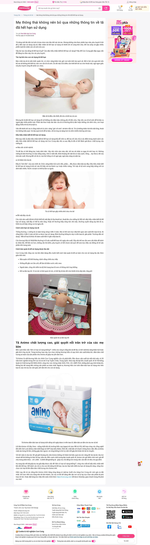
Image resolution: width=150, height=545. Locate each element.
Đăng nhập (132, 2)
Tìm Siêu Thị (60, 2)
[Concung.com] (24, 8)
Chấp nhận (126, 536)
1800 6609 (30, 2)
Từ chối (126, 541)
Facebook (109, 530)
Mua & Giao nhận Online (59, 524)
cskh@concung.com (23, 510)
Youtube (130, 530)
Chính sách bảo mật (57, 515)
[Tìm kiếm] (105, 8)
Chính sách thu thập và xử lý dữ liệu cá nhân (84, 537)
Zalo (119, 530)
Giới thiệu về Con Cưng (58, 508)
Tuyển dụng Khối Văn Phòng (60, 510)
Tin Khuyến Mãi (56, 526)
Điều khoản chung (57, 517)
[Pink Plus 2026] (122, 41)
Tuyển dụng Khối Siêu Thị (59, 512)
